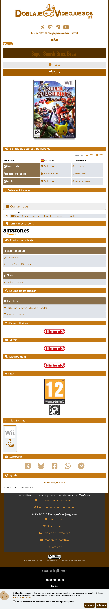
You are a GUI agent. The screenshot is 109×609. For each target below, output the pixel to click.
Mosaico (102, 155)
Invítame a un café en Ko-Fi (56, 500)
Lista (90, 155)
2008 (56, 72)
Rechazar (102, 605)
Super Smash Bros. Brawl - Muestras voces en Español (44, 216)
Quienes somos (56, 526)
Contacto (56, 547)
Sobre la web (55, 519)
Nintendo (55, 64)
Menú (55, 39)
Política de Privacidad (56, 533)
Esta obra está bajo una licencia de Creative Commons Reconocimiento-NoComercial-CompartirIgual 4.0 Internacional (54, 560)
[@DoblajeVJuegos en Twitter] (42, 27)
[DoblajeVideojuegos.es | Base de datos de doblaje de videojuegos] (54, 11)
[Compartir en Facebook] (54, 466)
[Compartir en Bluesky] (41, 466)
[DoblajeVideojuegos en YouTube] (66, 27)
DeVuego (54, 586)
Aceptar (90, 605)
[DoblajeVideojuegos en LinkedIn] (57, 27)
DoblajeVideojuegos (54, 579)
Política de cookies (22, 597)
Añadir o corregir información (55, 482)
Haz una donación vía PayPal (55, 507)
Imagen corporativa (56, 540)
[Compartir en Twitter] (27, 466)
